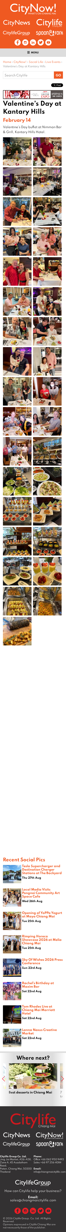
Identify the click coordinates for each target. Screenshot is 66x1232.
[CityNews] (16, 23)
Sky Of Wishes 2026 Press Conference (42, 961)
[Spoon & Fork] (49, 33)
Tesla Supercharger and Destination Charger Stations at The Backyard (42, 869)
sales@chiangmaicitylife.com (33, 1198)
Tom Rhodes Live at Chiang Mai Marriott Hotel (38, 1009)
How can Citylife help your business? (33, 1191)
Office (49, 1159)
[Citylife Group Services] (16, 33)
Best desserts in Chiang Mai (33, 1082)
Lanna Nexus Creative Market (39, 1031)
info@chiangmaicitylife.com (50, 1171)
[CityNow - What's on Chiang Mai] (49, 1135)
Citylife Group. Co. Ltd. (26, 1218)
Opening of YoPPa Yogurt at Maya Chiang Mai (42, 914)
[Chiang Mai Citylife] (49, 23)
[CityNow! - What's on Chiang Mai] (33, 9)
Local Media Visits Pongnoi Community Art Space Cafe (41, 892)
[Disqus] (33, 706)
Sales (47, 1162)
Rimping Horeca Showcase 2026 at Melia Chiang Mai (42, 939)
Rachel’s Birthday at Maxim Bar (38, 985)
